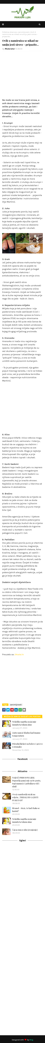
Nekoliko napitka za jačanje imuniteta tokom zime (24, 723)
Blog (31, 1040)
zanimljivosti (23, 32)
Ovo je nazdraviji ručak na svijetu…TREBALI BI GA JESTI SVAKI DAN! (25, 797)
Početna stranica (9, 32)
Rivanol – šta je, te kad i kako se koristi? (26, 809)
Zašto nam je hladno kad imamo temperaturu (26, 734)
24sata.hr (19, 654)
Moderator (10, 49)
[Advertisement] (22, 75)
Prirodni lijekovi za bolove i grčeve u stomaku (27, 745)
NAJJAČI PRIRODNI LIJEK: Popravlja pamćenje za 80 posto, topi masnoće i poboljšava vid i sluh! (26, 782)
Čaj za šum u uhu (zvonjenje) (25, 830)
